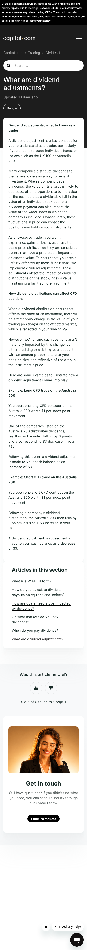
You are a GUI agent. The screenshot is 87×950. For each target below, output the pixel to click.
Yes (36, 688)
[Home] (19, 38)
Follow (12, 108)
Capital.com (13, 53)
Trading (34, 53)
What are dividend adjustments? (37, 639)
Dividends (53, 53)
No (51, 688)
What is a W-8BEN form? (31, 581)
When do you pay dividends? (35, 630)
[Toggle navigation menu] (79, 38)
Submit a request (43, 818)
